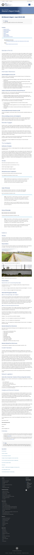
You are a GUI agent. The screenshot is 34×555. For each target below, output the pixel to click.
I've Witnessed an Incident (5, 519)
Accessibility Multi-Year (6, 469)
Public (4, 451)
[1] (10, 146)
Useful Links (3, 524)
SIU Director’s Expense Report (6, 509)
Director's (4, 453)
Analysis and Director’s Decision (8, 36)
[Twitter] (26, 490)
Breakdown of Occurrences (6, 533)
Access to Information (5, 538)
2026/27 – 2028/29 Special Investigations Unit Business (10, 467)
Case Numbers (4, 541)
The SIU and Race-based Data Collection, (10, 460)
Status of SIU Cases (4, 532)
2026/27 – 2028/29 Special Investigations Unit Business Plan (10, 511)
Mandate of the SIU (6, 29)
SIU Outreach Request (5, 520)
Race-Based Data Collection (6, 497)
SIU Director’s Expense (6, 462)
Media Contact (4, 537)
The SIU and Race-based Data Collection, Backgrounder (9, 507)
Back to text (9, 435)
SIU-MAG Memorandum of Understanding (7, 514)
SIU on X (3, 534)
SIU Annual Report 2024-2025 (6, 505)
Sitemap (7, 1)
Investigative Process (5, 482)
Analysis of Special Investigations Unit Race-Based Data (9, 506)
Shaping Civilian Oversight (5, 487)
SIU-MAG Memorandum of (8, 471)
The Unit (3, 479)
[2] (16, 292)
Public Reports (6, 9)
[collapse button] (29, 4)
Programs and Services (5, 491)
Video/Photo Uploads (5, 523)
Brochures (3, 510)
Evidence (4, 33)
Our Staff (3, 483)
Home (2, 9)
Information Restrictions (6, 30)
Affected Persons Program (5, 492)
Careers (3, 1)
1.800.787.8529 (30, 1)
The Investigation (5, 32)
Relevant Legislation (6, 35)
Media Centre (4, 529)
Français (11, 1)
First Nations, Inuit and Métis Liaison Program (8, 496)
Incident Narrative (6, 34)
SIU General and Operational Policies (7, 484)
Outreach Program (4, 493)
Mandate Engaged (6, 31)
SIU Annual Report (6, 455)
